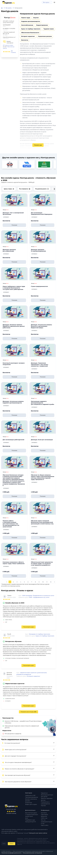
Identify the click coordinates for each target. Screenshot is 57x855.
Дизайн (27, 801)
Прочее (43, 805)
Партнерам (44, 814)
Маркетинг (44, 793)
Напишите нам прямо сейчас (38, 833)
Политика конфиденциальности (11, 853)
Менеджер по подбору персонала (39, 634)
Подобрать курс (30, 820)
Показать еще (38, 145)
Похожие (14, 225)
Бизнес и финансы (31, 799)
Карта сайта (44, 825)
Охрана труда (25, 17)
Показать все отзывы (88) (28, 711)
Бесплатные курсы (31, 812)
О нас (42, 823)
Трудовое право (48, 29)
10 (42, 582)
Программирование (31, 797)
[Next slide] (53, 189)
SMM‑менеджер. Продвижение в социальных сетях (38, 595)
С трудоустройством (31, 814)
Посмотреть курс (28, 627)
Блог (26, 818)
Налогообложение (27, 25)
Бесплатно (24, 40)
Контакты (44, 812)
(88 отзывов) (13, 51)
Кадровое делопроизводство (30, 21)
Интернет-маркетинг (28, 36)
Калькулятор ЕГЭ (30, 821)
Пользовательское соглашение (32, 853)
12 (50, 582)
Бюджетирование (42, 25)
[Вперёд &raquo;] (54, 582)
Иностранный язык (47, 795)
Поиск (11, 843)
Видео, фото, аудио (31, 804)
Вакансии (44, 816)
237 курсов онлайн (8, 45)
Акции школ (29, 816)
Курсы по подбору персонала (30, 29)
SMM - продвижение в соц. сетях (39, 597)
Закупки (36, 17)
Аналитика (28, 802)
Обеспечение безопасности (30, 32)
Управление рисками (45, 36)
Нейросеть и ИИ (30, 795)
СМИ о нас (44, 818)
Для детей (44, 796)
